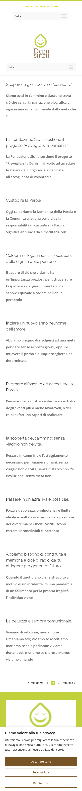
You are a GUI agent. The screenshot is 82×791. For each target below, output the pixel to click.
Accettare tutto (41, 761)
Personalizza (41, 772)
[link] (41, 45)
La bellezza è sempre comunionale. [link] (39, 620)
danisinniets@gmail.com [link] (41, 6)
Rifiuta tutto (41, 783)
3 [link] (59, 683)
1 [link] (47, 683)
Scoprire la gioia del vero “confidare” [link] (39, 84)
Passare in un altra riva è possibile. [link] (37, 499)
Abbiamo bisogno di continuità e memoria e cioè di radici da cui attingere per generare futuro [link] (36, 560)
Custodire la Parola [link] (23, 200)
